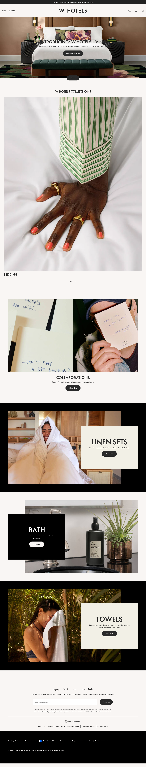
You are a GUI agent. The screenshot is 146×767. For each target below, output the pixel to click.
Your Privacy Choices (50, 741)
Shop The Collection (74, 53)
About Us (41, 726)
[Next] (77, 78)
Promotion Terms (73, 726)
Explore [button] (12, 11)
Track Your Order (53, 726)
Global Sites (103, 726)
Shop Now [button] (73, 388)
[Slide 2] (74, 78)
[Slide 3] (75, 281)
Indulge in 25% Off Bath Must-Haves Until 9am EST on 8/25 (73, 2)
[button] (142, 10)
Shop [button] (4, 11)
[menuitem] (5, 11)
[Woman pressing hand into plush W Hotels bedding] (73, 184)
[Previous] (68, 78)
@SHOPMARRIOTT (74, 721)
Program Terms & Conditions (82, 741)
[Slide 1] (72, 78)
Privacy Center (30, 741)
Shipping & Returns (88, 726)
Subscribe (106, 702)
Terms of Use (65, 741)
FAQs (63, 726)
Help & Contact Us (101, 741)
